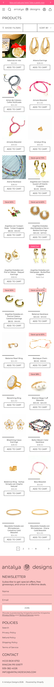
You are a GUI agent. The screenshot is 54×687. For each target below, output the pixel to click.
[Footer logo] (27, 567)
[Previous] (3, 2)
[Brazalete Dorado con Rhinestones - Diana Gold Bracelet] (40, 511)
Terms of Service (26, 615)
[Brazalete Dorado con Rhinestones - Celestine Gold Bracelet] (14, 511)
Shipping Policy (9, 642)
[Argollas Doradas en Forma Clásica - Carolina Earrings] (14, 299)
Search (5, 627)
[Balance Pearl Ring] (14, 344)
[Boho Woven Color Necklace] (40, 425)
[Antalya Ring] (40, 127)
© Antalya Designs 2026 (13, 682)
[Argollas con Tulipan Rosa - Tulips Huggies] (14, 211)
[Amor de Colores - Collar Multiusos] (14, 85)
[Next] (50, 2)
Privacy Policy (8, 615)
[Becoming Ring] (14, 383)
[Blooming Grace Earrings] (14, 425)
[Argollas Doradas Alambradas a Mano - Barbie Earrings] (40, 211)
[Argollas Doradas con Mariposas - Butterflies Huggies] (40, 255)
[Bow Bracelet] (40, 467)
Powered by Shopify (35, 682)
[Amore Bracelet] (40, 85)
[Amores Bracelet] (14, 127)
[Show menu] (3, 9)
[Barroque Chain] (40, 344)
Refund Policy (9, 637)
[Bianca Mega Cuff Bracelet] (40, 383)
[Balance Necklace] (40, 299)
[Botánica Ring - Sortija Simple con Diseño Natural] (14, 467)
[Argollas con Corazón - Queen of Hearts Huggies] (40, 167)
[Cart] (50, 9)
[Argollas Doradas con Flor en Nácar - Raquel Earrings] (14, 255)
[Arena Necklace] (14, 167)
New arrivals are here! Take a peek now (27, 2)
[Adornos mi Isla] (14, 46)
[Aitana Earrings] (40, 46)
